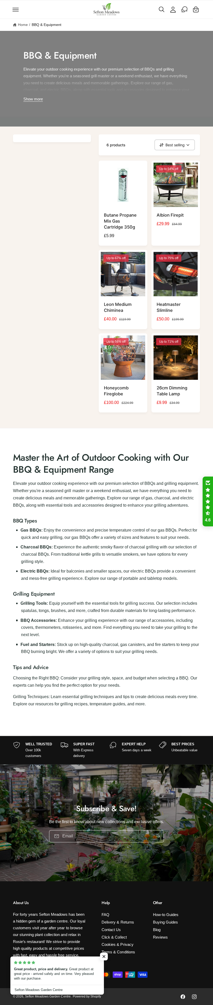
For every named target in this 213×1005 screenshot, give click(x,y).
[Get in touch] (184, 9)
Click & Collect (114, 937)
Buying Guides (165, 922)
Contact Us (111, 930)
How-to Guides (165, 915)
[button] (15, 9)
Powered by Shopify (87, 996)
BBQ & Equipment (46, 25)
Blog (157, 930)
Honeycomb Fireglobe (116, 390)
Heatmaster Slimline (169, 307)
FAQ (105, 915)
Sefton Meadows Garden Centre (47, 996)
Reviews (160, 937)
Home (23, 25)
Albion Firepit (170, 215)
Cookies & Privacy (117, 944)
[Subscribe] (158, 836)
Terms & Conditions (118, 952)
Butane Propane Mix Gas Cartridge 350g (120, 221)
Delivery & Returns (118, 922)
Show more (33, 99)
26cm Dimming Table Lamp (172, 390)
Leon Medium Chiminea (118, 307)
